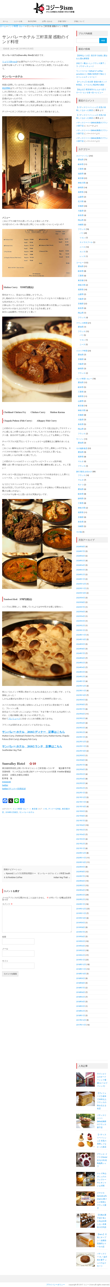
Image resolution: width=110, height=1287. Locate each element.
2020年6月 (80, 881)
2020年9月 (80, 867)
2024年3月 (80, 672)
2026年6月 (80, 556)
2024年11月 (81, 635)
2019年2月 (80, 955)
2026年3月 (80, 570)
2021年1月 (80, 848)
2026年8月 (80, 546)
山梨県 (81, 197)
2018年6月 (80, 992)
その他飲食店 (81, 448)
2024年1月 (80, 681)
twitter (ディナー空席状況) (14, 789)
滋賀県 (81, 174)
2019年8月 (80, 927)
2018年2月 (80, 1011)
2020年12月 (81, 853)
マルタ (81, 461)
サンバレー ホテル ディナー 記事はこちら (33, 731)
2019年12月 (81, 909)
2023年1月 (80, 737)
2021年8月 (80, 816)
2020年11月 (81, 858)
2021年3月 (80, 839)
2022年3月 (80, 783)
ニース (82, 247)
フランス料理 (81, 323)
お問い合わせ (47, 21)
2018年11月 (81, 969)
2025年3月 (80, 621)
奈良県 (81, 215)
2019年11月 (81, 913)
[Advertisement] (37, 842)
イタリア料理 (81, 351)
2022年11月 (81, 746)
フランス (81, 229)
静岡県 (81, 187)
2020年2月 (80, 899)
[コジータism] (55, 13)
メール (5, 949)
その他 (79, 532)
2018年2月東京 (11, 812)
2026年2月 (80, 574)
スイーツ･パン (82, 156)
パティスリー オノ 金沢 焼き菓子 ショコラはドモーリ (102, 1260)
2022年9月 (80, 755)
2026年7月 (80, 551)
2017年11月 (81, 1025)
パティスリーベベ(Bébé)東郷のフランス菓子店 (101, 1121)
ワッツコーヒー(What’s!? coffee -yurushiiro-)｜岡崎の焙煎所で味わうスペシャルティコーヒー (91, 74)
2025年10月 (81, 593)
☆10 (45, 809)
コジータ (14, 48)
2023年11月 (81, 691)
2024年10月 (81, 639)
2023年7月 (80, 709)
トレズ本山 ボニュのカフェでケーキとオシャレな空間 (101, 1179)
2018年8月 (80, 983)
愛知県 (81, 160)
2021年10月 (81, 806)
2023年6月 (80, 714)
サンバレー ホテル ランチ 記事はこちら (32, 746)
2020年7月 (80, 876)
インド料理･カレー (16, 26)
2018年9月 (80, 978)
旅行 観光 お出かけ (84, 472)
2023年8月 (80, 704)
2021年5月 (80, 830)
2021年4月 (80, 834)
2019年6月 (80, 936)
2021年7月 (80, 820)
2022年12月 (81, 742)
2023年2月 (80, 732)
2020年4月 (80, 890)
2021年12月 (81, 797)
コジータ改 (18, 21)
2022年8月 (80, 760)
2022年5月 (80, 774)
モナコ (81, 485)
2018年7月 (80, 988)
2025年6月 (80, 612)
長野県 (81, 192)
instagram (6, 782)
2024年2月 (80, 676)
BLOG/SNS (32, 21)
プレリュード (14, 718)
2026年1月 (80, 579)
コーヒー (80, 263)
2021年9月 (80, 811)
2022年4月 (80, 779)
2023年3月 (80, 728)
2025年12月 (81, 584)
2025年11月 (81, 588)
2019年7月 (80, 932)
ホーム (5, 21)
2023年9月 (80, 700)
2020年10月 (81, 862)
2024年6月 (80, 658)
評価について (79, 21)
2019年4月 (80, 946)
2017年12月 (81, 1020)
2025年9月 (80, 598)
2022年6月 (80, 769)
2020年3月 (80, 895)
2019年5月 (80, 941)
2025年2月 (80, 625)
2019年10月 (81, 918)
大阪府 (81, 211)
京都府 (81, 206)
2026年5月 (80, 561)
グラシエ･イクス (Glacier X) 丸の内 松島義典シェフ (102, 1160)
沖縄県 (81, 225)
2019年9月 (80, 923)
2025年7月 (80, 607)
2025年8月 (80, 602)
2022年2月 (80, 788)
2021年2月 (80, 844)
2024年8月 (80, 649)
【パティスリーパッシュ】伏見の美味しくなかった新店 (101, 1141)
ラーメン (80, 439)
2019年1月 (80, 960)
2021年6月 (80, 825)
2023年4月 (80, 723)
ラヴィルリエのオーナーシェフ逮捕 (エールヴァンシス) (102, 1080)
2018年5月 (80, 997)
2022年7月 (80, 765)
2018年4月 (80, 1002)
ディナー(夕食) (54, 809)
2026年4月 (80, 565)
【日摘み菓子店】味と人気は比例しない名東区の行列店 (101, 1221)
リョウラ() (9, 61)
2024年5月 (80, 663)
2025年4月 (80, 616)
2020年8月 (80, 872)
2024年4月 (80, 667)
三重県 (81, 169)
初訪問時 (6, 88)
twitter (5, 785)
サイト (5, 961)
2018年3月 (80, 1006)
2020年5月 (80, 885)
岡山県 (81, 220)
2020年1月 (80, 904)
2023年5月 (80, 718)
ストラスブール (86, 242)
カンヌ (82, 252)
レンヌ (82, 256)
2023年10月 (81, 695)
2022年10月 (81, 751)
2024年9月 (80, 644)
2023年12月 (81, 686)
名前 (4, 937)
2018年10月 (81, 974)
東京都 (34, 809)
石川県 (81, 201)
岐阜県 (81, 164)
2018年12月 (81, 964)
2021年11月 (81, 802)
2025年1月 (80, 630)
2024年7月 (80, 653)
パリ (81, 233)
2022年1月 (80, 793)
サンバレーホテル (26, 812)
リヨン (82, 238)
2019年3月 (80, 950)
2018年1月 (80, 1015)
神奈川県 (81, 183)
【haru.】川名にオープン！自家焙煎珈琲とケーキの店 (102, 1240)
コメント (7, 904)
